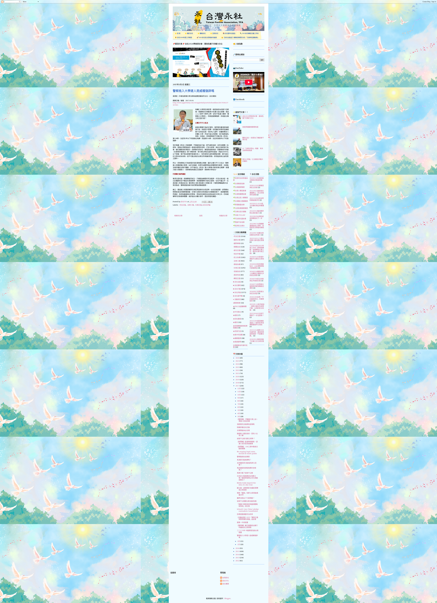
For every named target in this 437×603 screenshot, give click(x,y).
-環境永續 (236, 264)
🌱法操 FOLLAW (239, 215)
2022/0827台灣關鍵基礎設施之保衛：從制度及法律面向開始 (257, 225)
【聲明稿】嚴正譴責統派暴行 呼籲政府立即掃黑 (247, 526)
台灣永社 (225, 578)
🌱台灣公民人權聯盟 (240, 197)
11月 (239, 391)
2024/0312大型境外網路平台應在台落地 (257, 258)
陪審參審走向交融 (243, 427)
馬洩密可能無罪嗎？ (244, 460)
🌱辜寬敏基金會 (239, 205)
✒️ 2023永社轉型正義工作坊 (249, 33)
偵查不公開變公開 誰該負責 (247, 501)
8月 (238, 401)
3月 (238, 416)
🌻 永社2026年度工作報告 (183, 37)
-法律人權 (190, 205)
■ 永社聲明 (237, 285)
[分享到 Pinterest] (211, 202)
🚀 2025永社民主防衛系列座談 (207, 37)
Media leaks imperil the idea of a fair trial (246, 484)
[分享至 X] (207, 202)
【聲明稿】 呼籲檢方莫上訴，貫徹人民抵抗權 (247, 420)
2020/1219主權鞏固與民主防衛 (257, 186)
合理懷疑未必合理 (243, 430)
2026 (238, 358)
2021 (238, 373)
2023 (238, 367)
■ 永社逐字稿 (237, 296)
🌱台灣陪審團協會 (239, 194)
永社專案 (225, 584)
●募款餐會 (236, 303)
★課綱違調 (237, 338)
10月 (239, 395)
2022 (238, 370)
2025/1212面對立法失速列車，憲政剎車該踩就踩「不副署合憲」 (257, 333)
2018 (238, 383)
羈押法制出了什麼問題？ (245, 498)
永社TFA (225, 581)
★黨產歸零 (237, 342)
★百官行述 (237, 331)
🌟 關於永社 (189, 33)
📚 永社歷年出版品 (229, 33)
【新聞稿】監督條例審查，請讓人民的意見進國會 (247, 442)
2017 (238, 386)
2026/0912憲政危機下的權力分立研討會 (257, 340)
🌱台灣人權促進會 (239, 191)
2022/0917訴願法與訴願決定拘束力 (257, 234)
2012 (238, 561)
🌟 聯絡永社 (202, 33)
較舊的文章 (223, 216)
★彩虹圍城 (237, 319)
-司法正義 (182, 205)
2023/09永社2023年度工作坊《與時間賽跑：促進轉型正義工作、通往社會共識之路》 (257, 249)
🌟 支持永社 (214, 33)
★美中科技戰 (238, 335)
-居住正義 (236, 250)
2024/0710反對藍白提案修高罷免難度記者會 (257, 286)
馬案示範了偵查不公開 (245, 473)
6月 (238, 407)
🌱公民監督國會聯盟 (240, 208)
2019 (238, 380)
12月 (239, 388)
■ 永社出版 (237, 282)
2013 (238, 558)
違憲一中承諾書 (242, 522)
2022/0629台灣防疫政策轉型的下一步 (257, 217)
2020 (238, 376)
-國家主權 (236, 240)
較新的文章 (178, 216)
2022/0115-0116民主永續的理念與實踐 (257, 204)
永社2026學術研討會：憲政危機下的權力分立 (253, 117)
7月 (238, 404)
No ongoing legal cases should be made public (247, 452)
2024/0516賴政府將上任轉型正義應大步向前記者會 (257, 273)
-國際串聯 (236, 243)
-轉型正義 (236, 278)
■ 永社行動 (237, 289)
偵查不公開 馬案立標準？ (246, 438)
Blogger (228, 598)
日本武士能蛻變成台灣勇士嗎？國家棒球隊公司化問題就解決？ (247, 478)
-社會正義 (198, 205)
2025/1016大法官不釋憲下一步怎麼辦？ (257, 314)
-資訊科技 (236, 275)
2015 (238, 551)
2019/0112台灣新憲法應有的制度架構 (257, 179)
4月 (238, 413)
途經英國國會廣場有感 (250, 127)
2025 (238, 361)
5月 (238, 410)
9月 (238, 398)
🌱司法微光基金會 (239, 219)
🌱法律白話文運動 (239, 211)
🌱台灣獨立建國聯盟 (240, 201)
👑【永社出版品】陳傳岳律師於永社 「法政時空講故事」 (240, 37)
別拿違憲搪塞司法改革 (245, 514)
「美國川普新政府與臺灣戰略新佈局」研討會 (247, 505)
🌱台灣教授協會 (239, 183)
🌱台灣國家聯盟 (239, 187)
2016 (238, 548)
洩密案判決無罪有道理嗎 (245, 424)
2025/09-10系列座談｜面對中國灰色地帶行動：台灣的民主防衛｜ (257, 307)
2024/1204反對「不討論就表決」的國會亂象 (257, 299)
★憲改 (235, 322)
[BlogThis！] (205, 202)
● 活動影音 (237, 299)
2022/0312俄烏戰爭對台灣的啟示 (257, 212)
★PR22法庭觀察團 (239, 306)
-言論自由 (236, 271)
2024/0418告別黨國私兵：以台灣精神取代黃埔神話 (257, 266)
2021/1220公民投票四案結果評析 (257, 199)
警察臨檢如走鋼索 (243, 457)
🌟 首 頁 (177, 33)
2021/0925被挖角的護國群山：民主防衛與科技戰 (257, 193)
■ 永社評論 (206, 205)
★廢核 (235, 315)
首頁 (200, 216)
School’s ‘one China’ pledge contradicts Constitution (248, 510)
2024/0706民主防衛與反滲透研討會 (257, 280)
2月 (238, 541)
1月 (238, 544)
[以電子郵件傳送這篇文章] (203, 202)
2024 (238, 364)
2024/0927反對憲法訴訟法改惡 (257, 292)
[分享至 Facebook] (209, 202)
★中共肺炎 (237, 312)
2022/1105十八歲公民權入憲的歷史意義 (257, 239)
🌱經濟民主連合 (239, 226)
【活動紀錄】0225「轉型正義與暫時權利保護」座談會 (247, 518)
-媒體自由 (236, 247)
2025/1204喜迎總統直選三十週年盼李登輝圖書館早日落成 (257, 323)
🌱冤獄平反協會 (239, 222)
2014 (238, 554)
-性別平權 (236, 254)
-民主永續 (236, 257)
